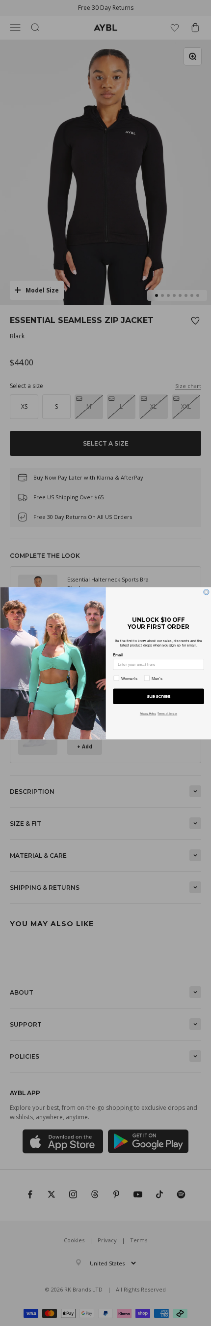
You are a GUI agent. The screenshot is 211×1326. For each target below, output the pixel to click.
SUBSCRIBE (158, 696)
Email (118, 654)
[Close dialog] (206, 591)
